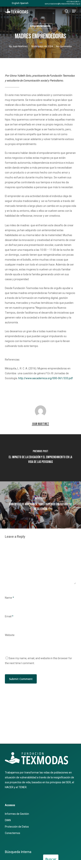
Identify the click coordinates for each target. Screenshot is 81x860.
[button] (74, 11)
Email (9, 616)
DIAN (8, 820)
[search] (66, 11)
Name (9, 597)
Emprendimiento (40, 26)
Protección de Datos (17, 826)
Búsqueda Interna (18, 852)
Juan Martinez (20, 46)
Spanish (24, 3)
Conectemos (12, 833)
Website (10, 635)
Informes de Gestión (17, 813)
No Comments (64, 46)
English (16, 3)
